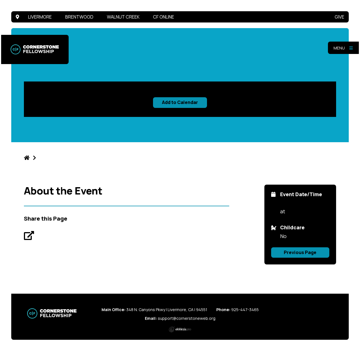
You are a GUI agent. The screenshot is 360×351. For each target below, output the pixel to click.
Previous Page (300, 252)
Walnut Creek (123, 17)
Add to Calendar (180, 102)
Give (339, 17)
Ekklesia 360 (180, 329)
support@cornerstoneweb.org (186, 318)
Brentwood (79, 17)
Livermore (40, 17)
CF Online (163, 17)
